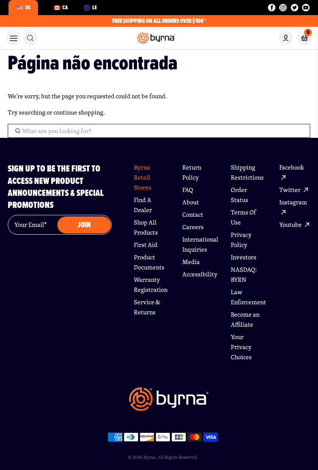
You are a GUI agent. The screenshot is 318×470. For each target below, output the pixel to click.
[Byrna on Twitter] (294, 7)
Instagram (293, 202)
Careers (193, 227)
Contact (192, 214)
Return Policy (191, 172)
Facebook (291, 167)
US (27, 7)
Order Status (239, 194)
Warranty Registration (149, 284)
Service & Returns (147, 307)
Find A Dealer (143, 205)
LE (94, 7)
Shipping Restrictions (246, 172)
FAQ (187, 189)
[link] (30, 38)
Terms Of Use (243, 217)
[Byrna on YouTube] (305, 7)
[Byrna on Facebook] (271, 7)
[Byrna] (168, 403)
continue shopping (78, 112)
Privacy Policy (241, 239)
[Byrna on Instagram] (283, 7)
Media (191, 261)
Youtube (291, 224)
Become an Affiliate (245, 319)
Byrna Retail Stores (142, 177)
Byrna (149, 457)
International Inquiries (197, 244)
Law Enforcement (246, 297)
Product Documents (149, 262)
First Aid (145, 244)
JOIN (84, 224)
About (190, 202)
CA (65, 7)
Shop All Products (146, 227)
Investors (243, 257)
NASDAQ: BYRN (244, 274)
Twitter (290, 189)
